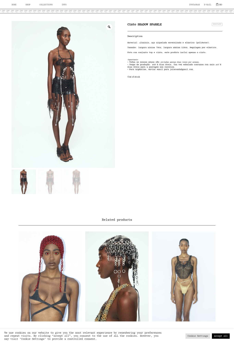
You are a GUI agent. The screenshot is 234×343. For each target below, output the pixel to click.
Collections (46, 5)
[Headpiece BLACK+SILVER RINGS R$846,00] (117, 276)
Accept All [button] (221, 336)
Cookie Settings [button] (198, 336)
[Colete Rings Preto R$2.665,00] (183, 276)
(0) (220, 5)
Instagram (194, 5)
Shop (28, 5)
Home (14, 5)
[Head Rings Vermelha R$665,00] (50, 276)
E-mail (207, 5)
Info (64, 5)
